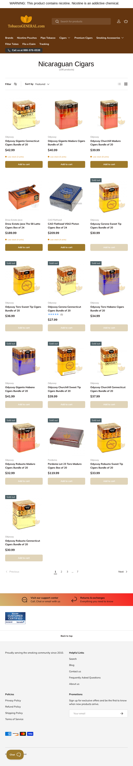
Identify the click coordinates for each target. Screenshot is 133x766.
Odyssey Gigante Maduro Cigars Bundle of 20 (66, 142)
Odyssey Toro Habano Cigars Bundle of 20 (107, 308)
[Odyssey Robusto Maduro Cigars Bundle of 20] (24, 437)
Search (73, 658)
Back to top (67, 636)
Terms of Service (14, 719)
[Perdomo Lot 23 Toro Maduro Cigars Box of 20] (66, 437)
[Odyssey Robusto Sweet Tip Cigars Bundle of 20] (109, 437)
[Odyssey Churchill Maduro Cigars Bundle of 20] (109, 114)
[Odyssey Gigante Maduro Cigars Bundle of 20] (66, 114)
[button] (125, 21)
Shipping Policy (14, 713)
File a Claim (29, 44)
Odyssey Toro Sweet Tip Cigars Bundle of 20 (23, 308)
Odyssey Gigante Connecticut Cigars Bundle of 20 (22, 142)
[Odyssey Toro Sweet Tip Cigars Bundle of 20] (24, 280)
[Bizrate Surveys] (9, 622)
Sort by (29, 83)
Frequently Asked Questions (85, 677)
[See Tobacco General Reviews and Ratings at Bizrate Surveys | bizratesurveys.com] (15, 618)
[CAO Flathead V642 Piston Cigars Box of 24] (66, 197)
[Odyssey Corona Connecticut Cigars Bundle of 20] (66, 280)
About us (74, 683)
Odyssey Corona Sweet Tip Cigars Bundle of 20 (105, 225)
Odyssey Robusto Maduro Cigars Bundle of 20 (20, 465)
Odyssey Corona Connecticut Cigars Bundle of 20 (64, 308)
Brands (9, 37)
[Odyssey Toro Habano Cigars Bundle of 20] (109, 280)
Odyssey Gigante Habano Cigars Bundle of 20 (20, 389)
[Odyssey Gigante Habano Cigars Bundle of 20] (24, 360)
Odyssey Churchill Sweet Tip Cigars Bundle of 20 (64, 389)
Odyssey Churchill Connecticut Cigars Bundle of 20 (108, 389)
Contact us (75, 671)
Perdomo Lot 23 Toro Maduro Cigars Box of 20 (65, 465)
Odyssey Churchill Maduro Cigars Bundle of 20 (105, 142)
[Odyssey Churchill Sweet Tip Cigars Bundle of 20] (66, 360)
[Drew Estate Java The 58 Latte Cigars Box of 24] (24, 197)
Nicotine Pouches (27, 37)
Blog (71, 665)
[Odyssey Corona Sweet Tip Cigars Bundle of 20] (109, 197)
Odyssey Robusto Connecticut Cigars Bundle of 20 (22, 542)
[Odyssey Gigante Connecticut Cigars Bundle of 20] (24, 114)
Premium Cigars (83, 37)
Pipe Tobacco (48, 37)
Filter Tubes (11, 44)
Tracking (44, 44)
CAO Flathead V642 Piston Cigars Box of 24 (63, 225)
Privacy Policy (13, 700)
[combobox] (81, 21)
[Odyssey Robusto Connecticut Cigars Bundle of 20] (24, 514)
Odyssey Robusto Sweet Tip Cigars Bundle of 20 (106, 465)
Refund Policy (13, 706)
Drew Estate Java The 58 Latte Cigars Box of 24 (22, 225)
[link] (28, 572)
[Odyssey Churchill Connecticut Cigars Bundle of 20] (109, 360)
